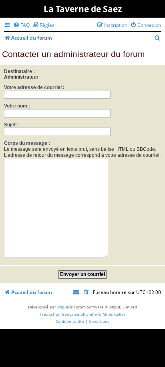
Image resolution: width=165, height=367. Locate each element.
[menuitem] (21, 25)
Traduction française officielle (68, 314)
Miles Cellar (114, 314)
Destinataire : (19, 71)
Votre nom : (17, 105)
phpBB (63, 307)
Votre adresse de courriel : (34, 87)
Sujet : (11, 124)
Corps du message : (27, 143)
